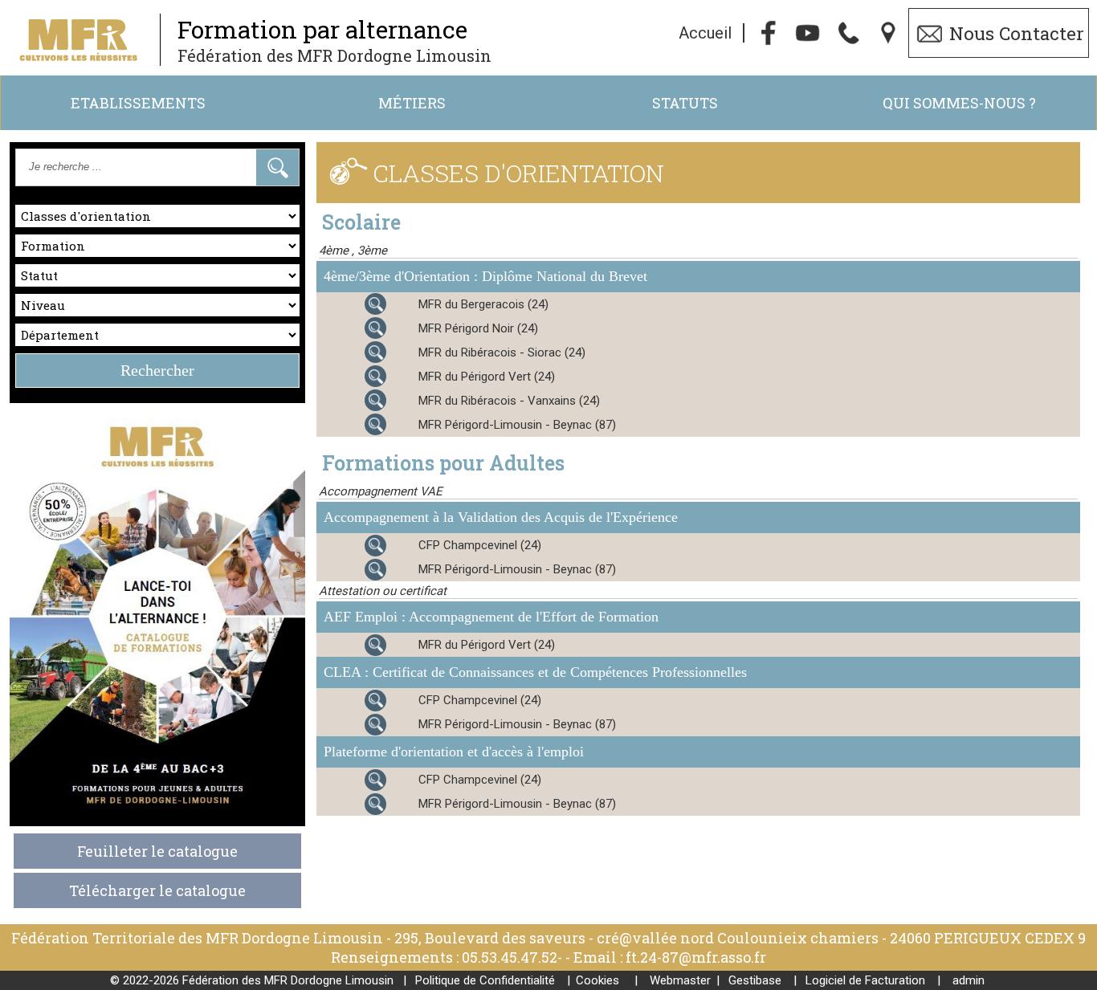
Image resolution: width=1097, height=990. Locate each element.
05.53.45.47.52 (509, 957)
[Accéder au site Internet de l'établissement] (352, 303)
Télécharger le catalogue (157, 890)
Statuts (685, 102)
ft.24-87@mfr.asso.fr (696, 957)
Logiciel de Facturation (865, 980)
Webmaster (680, 980)
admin (968, 980)
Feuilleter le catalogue (157, 851)
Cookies (597, 980)
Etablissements (138, 102)
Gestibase (754, 980)
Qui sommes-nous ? (959, 102)
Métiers (412, 102)
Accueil (705, 33)
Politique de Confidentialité (485, 980)
